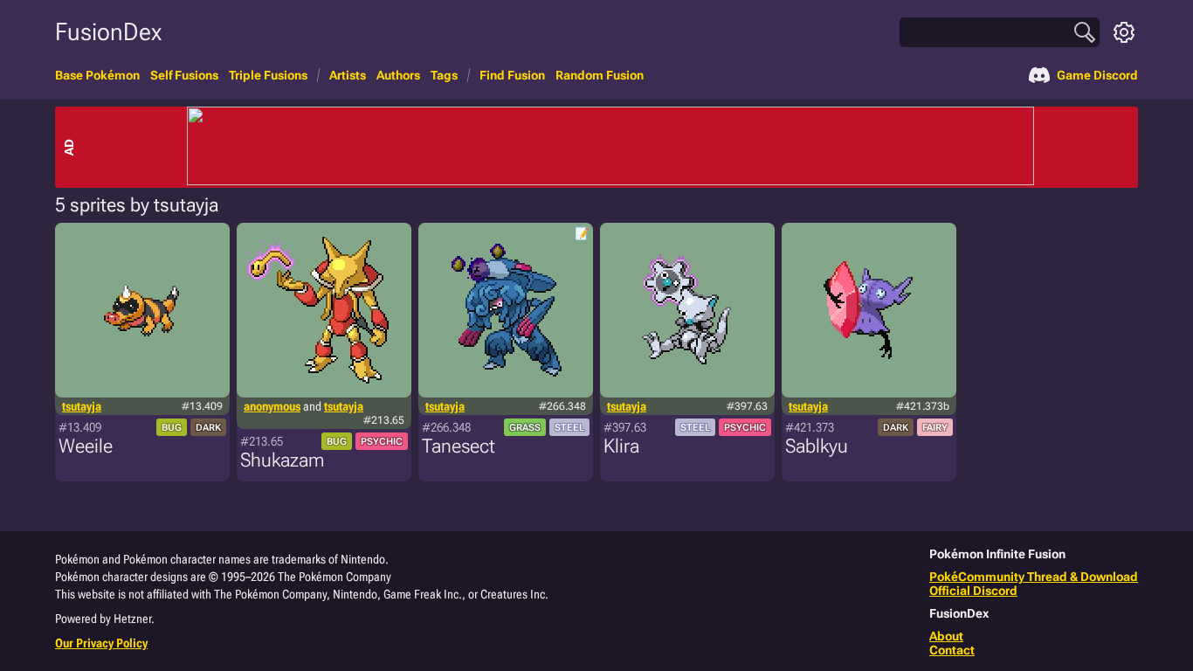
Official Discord (973, 591)
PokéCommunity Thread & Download (1033, 577)
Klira (621, 446)
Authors (398, 75)
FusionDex (108, 31)
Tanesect (458, 446)
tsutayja (81, 406)
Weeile (86, 446)
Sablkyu (816, 446)
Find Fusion (512, 75)
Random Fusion (599, 75)
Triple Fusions (268, 75)
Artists (347, 75)
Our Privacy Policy (101, 643)
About (946, 636)
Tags (444, 75)
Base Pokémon (97, 75)
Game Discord (1097, 75)
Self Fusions (184, 75)
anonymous (272, 406)
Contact (952, 650)
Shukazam (282, 460)
